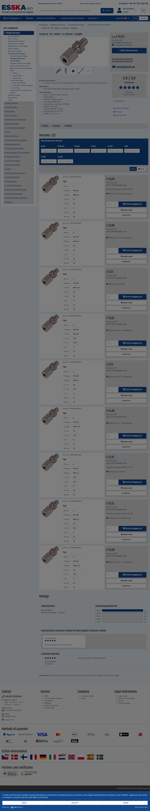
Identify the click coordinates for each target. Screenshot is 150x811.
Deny (24, 803)
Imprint (137, 807)
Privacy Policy (144, 807)
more (125, 803)
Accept (75, 803)
